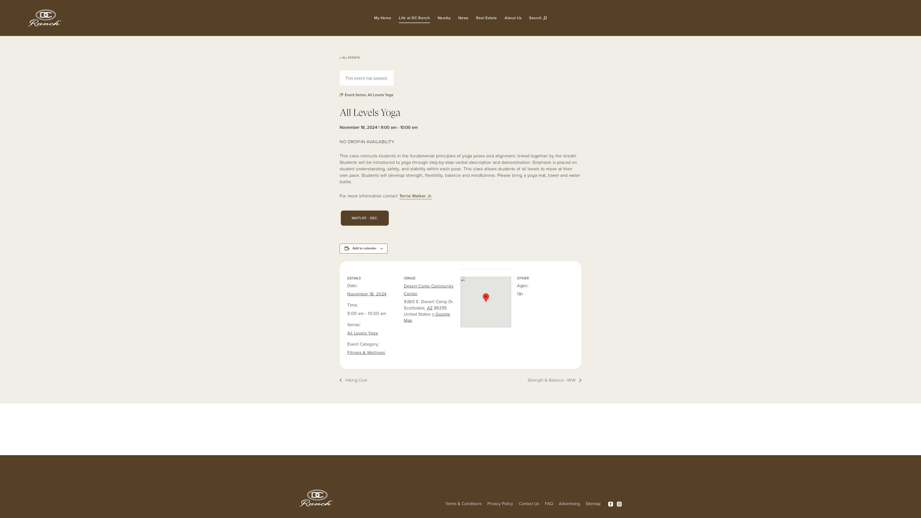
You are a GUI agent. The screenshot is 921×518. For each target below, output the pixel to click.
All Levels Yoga (362, 333)
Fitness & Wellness (366, 352)
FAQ (549, 503)
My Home (382, 18)
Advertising (569, 503)
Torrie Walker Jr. (415, 196)
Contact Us (529, 503)
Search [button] (536, 18)
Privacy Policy (500, 503)
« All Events (350, 57)
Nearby (444, 18)
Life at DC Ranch (414, 18)
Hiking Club (355, 380)
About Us (513, 18)
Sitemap (593, 503)
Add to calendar (365, 248)
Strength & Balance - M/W (552, 380)
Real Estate (486, 18)
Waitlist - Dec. (365, 218)
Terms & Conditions (463, 503)
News (463, 18)
